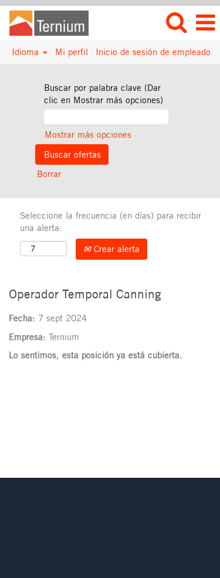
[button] (205, 22)
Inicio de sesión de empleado (153, 52)
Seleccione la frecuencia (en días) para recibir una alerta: (110, 221)
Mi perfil (71, 52)
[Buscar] (176, 22)
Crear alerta (115, 248)
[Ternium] (44, 22)
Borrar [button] (49, 173)
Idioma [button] (27, 52)
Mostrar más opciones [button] (88, 134)
